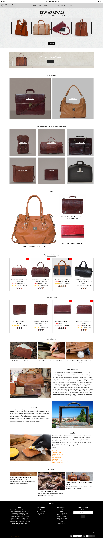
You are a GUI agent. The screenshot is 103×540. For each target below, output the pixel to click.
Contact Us (62, 519)
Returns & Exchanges (62, 514)
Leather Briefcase (56, 457)
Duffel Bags (55, 455)
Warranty (62, 511)
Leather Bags (55, 450)
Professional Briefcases (57, 462)
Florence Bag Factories (57, 454)
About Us (62, 509)
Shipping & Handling (62, 516)
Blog (62, 521)
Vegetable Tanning (56, 452)
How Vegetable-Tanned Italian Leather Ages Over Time (21, 478)
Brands (70, 5)
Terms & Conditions (62, 513)
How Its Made (55, 459)
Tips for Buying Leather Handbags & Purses (62, 460)
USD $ (92, 532)
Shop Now (16, 30)
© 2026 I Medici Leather (15, 536)
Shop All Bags (61, 5)
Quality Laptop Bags (62, 518)
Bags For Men (37, 5)
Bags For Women (49, 5)
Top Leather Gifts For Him (47, 491)
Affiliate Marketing (62, 523)
